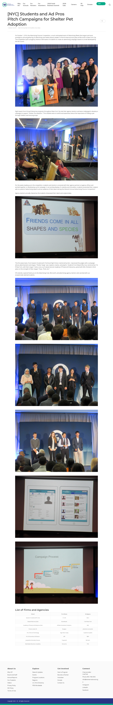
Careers (74, 4)
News (39, 28)
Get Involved (101, 4)
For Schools (25, 4)
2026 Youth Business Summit (53, 4)
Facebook (85, 690)
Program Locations (38, 677)
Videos (9, 683)
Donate (89, 4)
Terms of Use (11, 691)
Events (34, 675)
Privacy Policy (11, 685)
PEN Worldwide (37, 685)
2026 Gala (64, 4)
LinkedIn (85, 687)
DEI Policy (10, 688)
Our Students (11, 680)
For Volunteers (42, 4)
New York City (21, 28)
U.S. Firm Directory (38, 683)
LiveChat (85, 674)
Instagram (85, 685)
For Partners (33, 4)
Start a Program (62, 672)
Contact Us (60, 683)
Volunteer (60, 677)
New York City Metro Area (31, 28)
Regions (34, 680)
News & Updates (37, 672)
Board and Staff (12, 675)
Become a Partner (63, 675)
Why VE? (19, 4)
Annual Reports (12, 677)
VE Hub (82, 4)
